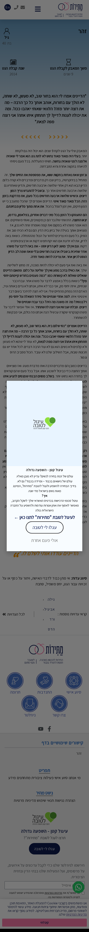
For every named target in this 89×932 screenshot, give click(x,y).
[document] (44, 466)
